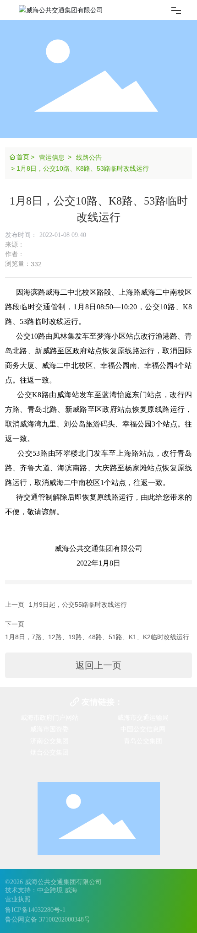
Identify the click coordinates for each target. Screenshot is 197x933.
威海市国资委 (49, 729)
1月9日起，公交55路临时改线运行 (78, 604)
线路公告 (89, 157)
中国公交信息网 (142, 729)
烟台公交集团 (49, 752)
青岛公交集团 (143, 740)
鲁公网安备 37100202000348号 (47, 919)
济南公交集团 (49, 740)
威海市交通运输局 (143, 717)
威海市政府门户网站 (49, 717)
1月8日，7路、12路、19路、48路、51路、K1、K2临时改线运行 (97, 637)
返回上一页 (98, 665)
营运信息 (52, 157)
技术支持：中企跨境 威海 (41, 890)
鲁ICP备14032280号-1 (35, 909)
